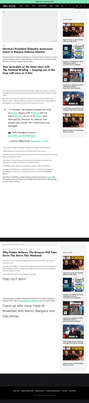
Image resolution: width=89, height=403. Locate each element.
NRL (4, 249)
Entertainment (42, 6)
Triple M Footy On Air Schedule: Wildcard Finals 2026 (73, 40)
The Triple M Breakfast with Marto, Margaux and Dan (19, 249)
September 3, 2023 (39, 141)
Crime (51, 6)
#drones (18, 116)
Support (64, 391)
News (56, 6)
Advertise (72, 391)
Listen (27, 6)
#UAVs (39, 116)
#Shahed (35, 112)
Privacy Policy (39, 391)
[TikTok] (81, 6)
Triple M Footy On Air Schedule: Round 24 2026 (73, 131)
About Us (16, 391)
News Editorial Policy (53, 391)
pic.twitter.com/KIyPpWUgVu (22, 135)
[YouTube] (77, 6)
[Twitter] (70, 6)
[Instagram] (73, 6)
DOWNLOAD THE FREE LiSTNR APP (44, 1)
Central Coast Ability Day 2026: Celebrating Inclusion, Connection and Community (73, 63)
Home (21, 6)
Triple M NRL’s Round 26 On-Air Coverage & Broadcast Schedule (73, 109)
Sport (33, 6)
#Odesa (14, 112)
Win (62, 6)
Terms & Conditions (27, 391)
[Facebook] (66, 6)
